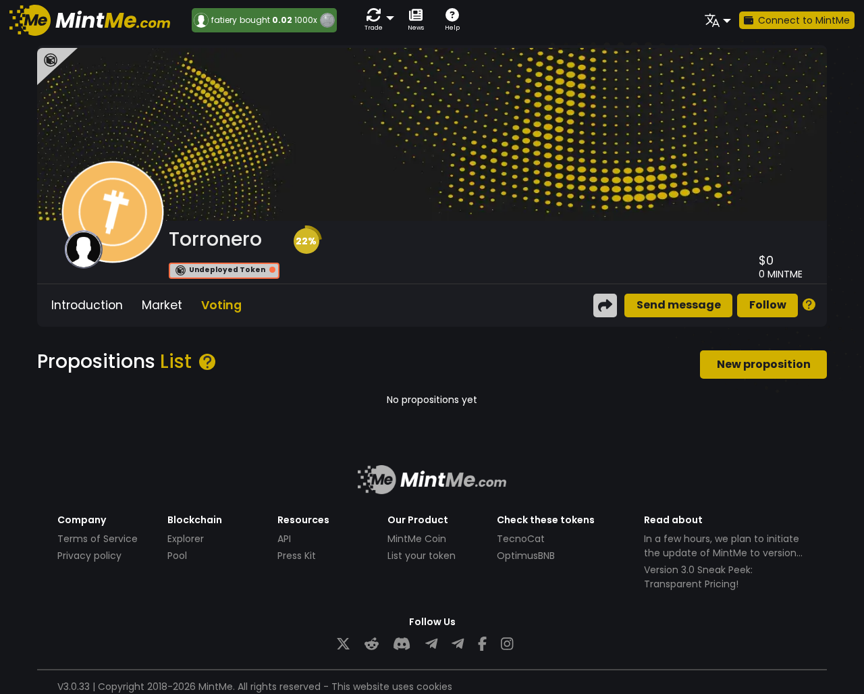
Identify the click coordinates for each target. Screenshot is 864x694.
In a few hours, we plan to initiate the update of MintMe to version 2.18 (721, 553)
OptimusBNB (526, 555)
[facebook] (482, 644)
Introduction (87, 305)
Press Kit (296, 555)
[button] (377, 20)
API (284, 538)
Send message (679, 305)
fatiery (224, 20)
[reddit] (371, 644)
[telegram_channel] (458, 644)
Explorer (185, 538)
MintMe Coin (416, 538)
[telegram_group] (431, 644)
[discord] (401, 644)
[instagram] (507, 644)
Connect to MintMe (804, 20)
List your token (421, 555)
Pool (177, 555)
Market (162, 305)
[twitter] (343, 644)
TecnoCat (521, 538)
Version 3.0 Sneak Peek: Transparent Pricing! (698, 577)
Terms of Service (97, 538)
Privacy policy (89, 555)
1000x (305, 20)
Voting (221, 305)
